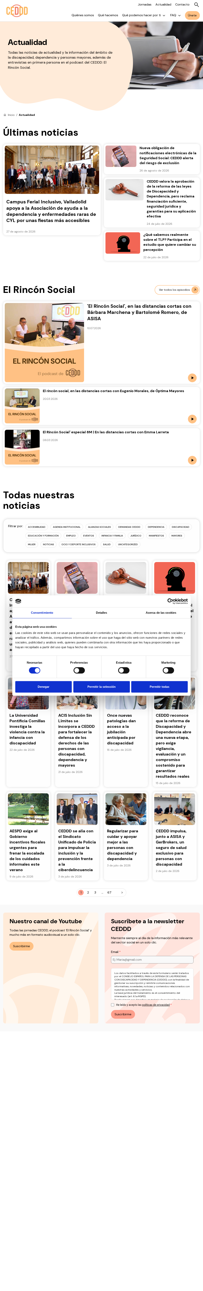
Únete (192, 15)
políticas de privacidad (156, 1004)
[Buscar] (196, 5)
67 (109, 892)
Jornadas (144, 4)
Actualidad (163, 4)
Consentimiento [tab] (42, 612)
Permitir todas (159, 686)
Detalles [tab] (101, 612)
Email (115, 952)
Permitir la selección (101, 686)
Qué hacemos (108, 15)
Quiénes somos (83, 15)
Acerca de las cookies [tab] (161, 612)
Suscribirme (21, 946)
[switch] (79, 670)
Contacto (182, 4)
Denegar (43, 686)
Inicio (11, 115)
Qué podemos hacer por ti (141, 15)
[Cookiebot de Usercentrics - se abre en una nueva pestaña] (170, 601)
